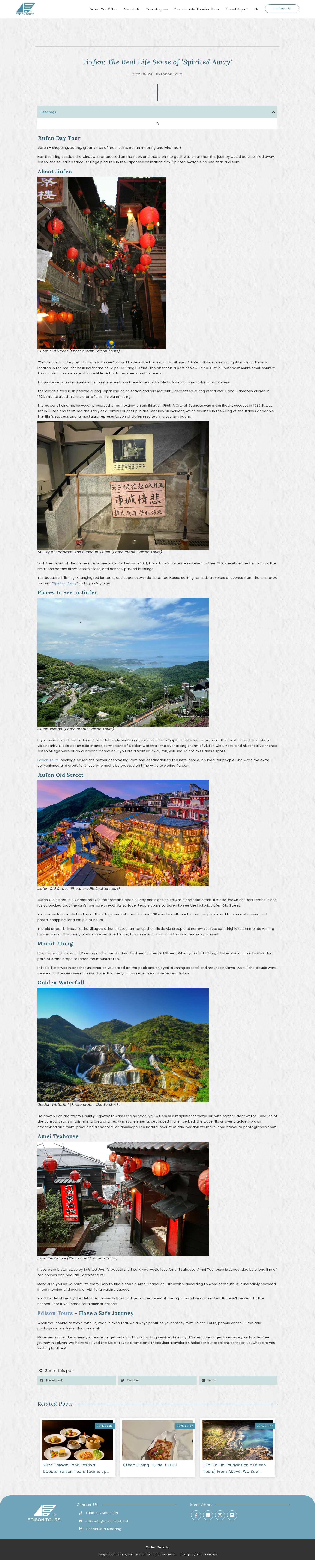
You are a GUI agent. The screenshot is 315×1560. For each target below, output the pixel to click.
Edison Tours (55, 1313)
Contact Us (282, 8)
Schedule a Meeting (104, 1529)
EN (257, 9)
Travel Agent (236, 9)
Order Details (157, 1547)
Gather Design (206, 1554)
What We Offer (103, 9)
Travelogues (157, 9)
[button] (273, 112)
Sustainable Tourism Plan (196, 9)
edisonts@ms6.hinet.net (107, 1521)
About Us (132, 9)
